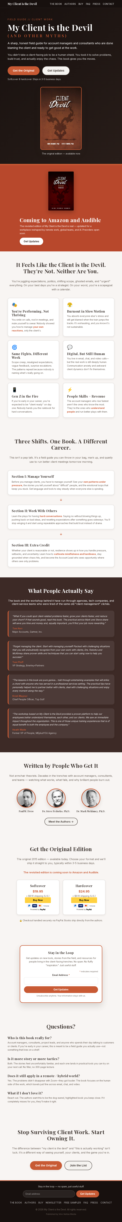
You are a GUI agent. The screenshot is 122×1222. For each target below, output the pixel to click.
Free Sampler (72, 1202)
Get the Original (23, 70)
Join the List (78, 1165)
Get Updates (55, 70)
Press (96, 4)
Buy (80, 4)
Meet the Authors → (61, 821)
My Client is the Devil (22, 4)
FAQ (88, 4)
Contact (108, 4)
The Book (56, 4)
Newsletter (53, 1202)
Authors (70, 4)
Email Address (61, 975)
